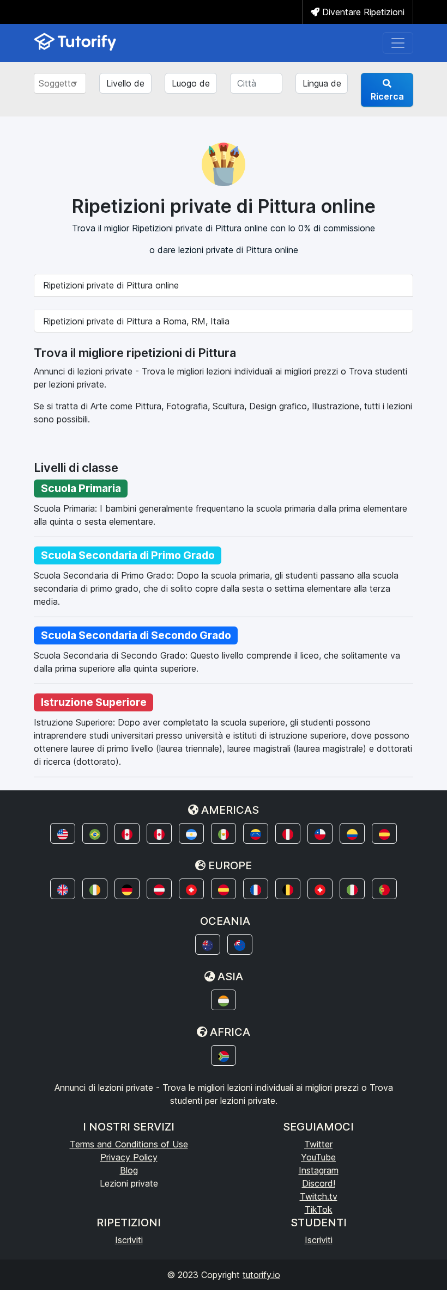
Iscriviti (129, 1239)
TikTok (319, 1209)
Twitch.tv (318, 1196)
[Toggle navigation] (398, 43)
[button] (62, 833)
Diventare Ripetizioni (361, 12)
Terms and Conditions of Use (129, 1144)
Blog (129, 1170)
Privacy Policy (129, 1157)
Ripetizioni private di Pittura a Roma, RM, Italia (136, 321)
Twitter (318, 1144)
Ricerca (387, 96)
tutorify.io (261, 1274)
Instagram (319, 1170)
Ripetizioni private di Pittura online (111, 285)
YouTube (318, 1157)
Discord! (318, 1183)
